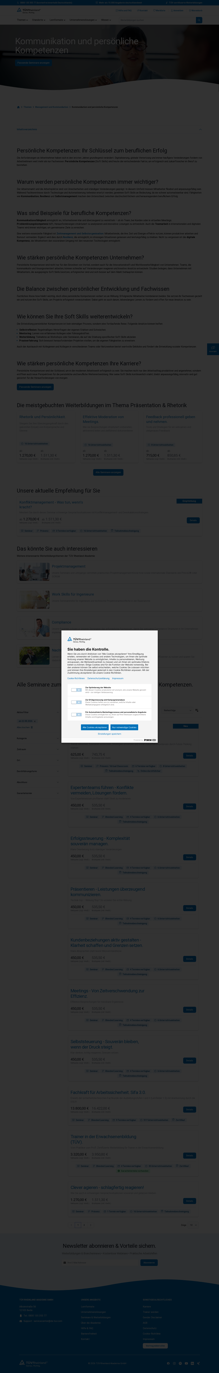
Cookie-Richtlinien (76, 678)
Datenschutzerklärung (98, 678)
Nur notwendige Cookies (124, 727)
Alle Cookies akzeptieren (95, 727)
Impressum (117, 678)
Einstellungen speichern (109, 734)
